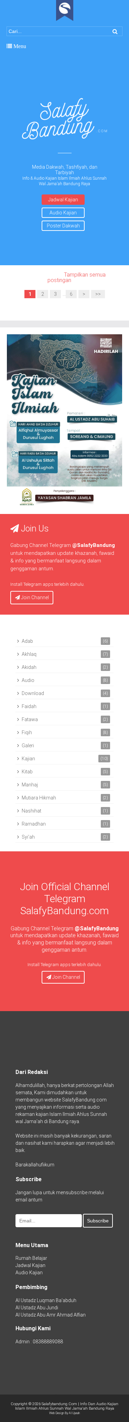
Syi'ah (28, 837)
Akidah (29, 667)
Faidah (29, 706)
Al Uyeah (74, 1413)
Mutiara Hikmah (39, 797)
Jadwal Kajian (63, 199)
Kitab (27, 771)
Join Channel (34, 597)
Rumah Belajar (31, 1258)
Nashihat (31, 811)
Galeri (28, 745)
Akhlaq (29, 654)
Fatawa (30, 719)
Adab (27, 641)
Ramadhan (34, 824)
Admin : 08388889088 (39, 1341)
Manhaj (30, 784)
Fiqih (27, 732)
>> (98, 294)
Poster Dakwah (63, 225)
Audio (28, 680)
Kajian (28, 758)
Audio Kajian (63, 212)
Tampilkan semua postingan (76, 277)
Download (33, 693)
